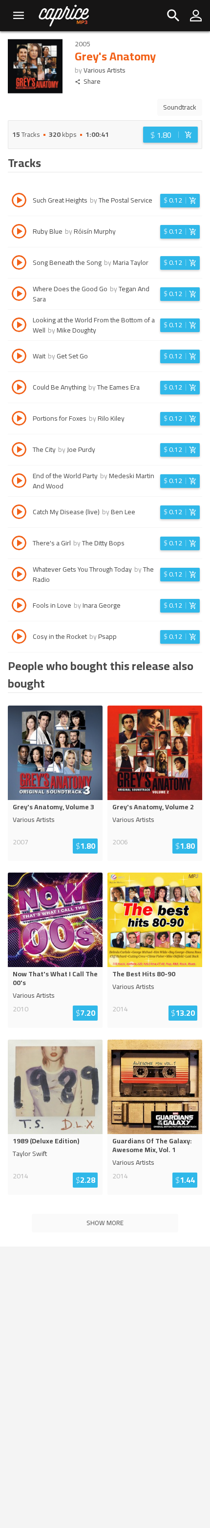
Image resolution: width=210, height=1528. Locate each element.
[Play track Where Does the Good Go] (19, 295)
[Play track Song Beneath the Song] (19, 264)
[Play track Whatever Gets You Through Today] (19, 575)
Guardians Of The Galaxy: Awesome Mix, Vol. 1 (152, 1145)
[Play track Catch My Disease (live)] (19, 513)
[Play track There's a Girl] (19, 544)
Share (92, 81)
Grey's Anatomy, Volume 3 (53, 806)
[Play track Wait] (19, 357)
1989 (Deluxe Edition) (46, 1141)
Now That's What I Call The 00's (55, 978)
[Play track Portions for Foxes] (19, 420)
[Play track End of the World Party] (19, 482)
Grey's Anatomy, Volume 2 (153, 806)
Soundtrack (179, 107)
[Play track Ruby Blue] (19, 233)
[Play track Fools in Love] (19, 606)
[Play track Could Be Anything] (19, 388)
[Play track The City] (19, 451)
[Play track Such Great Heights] (19, 201)
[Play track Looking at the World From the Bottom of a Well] (19, 326)
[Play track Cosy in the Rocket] (19, 638)
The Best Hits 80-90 (143, 973)
